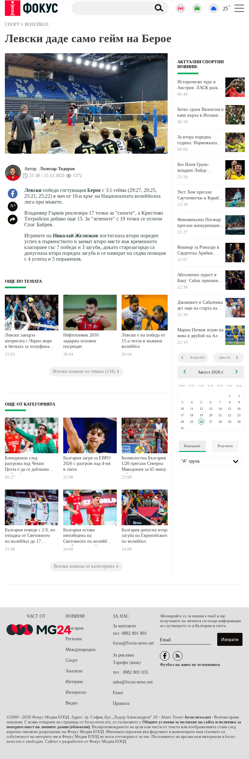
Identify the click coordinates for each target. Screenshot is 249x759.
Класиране (192, 446)
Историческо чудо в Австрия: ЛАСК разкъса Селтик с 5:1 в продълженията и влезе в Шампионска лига (200, 84)
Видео (71, 703)
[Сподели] (13, 219)
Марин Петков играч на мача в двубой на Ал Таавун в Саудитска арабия (200, 332)
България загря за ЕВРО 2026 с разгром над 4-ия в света (87, 464)
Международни (80, 649)
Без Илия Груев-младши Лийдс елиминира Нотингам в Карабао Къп (200, 167)
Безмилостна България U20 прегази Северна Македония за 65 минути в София (146, 464)
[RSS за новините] (178, 656)
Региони (73, 638)
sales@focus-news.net (133, 682)
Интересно (75, 692)
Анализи (74, 671)
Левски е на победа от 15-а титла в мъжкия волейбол (143, 341)
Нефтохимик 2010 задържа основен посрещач (81, 341)
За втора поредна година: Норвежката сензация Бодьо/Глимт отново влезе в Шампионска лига (199, 140)
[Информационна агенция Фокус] (165, 656)
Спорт (71, 660)
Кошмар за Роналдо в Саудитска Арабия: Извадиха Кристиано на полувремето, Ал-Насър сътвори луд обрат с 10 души (200, 250)
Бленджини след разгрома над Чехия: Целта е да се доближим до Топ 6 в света (28, 464)
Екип (118, 692)
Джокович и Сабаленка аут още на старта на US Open (200, 305)
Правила (121, 703)
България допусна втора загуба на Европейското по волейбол (145, 536)
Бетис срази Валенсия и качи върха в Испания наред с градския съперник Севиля (200, 112)
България (74, 628)
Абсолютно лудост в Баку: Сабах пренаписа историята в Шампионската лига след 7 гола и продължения (199, 277)
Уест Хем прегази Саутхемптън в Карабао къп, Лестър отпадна (200, 195)
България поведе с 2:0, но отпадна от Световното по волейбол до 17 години (30, 536)
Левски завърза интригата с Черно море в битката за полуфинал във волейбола (28, 341)
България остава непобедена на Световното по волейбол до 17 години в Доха (87, 536)
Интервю (74, 681)
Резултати (225, 446)
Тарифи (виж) (127, 662)
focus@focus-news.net (133, 643)
